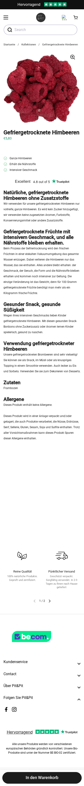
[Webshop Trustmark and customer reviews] (41, 644)
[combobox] (40, 30)
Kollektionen (28, 44)
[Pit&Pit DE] (40, 17)
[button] (75, 17)
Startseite (9, 44)
